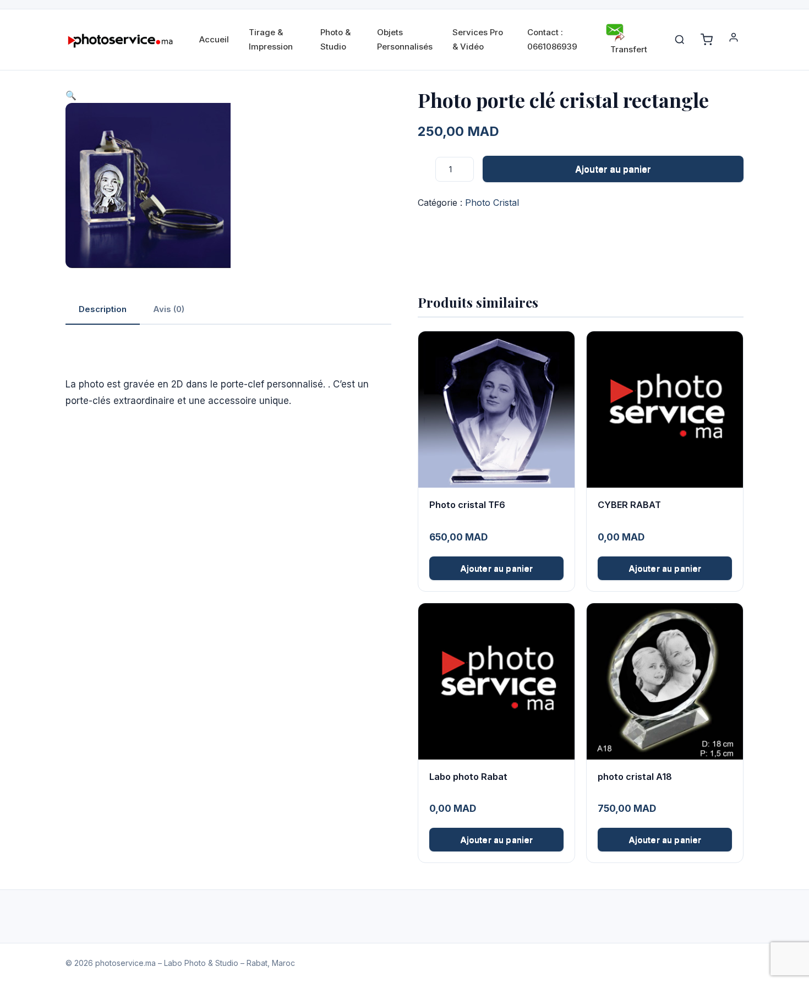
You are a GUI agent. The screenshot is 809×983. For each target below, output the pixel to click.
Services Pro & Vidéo (477, 39)
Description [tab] (103, 309)
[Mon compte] (734, 40)
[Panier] (706, 39)
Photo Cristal (492, 202)
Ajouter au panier (613, 168)
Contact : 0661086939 (552, 39)
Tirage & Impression (271, 39)
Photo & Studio (335, 39)
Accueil (214, 39)
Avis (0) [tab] (168, 309)
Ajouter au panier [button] (496, 568)
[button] (70, 95)
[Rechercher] (680, 40)
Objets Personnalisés (405, 39)
